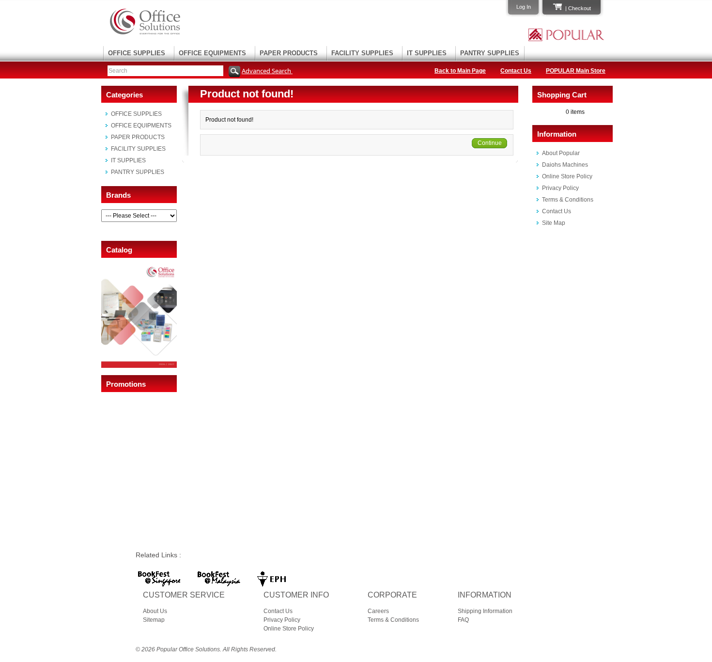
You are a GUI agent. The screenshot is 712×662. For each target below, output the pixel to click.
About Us (155, 611)
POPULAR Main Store (575, 70)
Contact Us (515, 70)
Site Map (553, 223)
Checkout (579, 8)
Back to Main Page (460, 70)
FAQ (463, 619)
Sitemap (154, 619)
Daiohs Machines (565, 164)
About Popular (561, 153)
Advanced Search (267, 70)
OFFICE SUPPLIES (136, 53)
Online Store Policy (567, 176)
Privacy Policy (560, 188)
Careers (378, 611)
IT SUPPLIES (427, 53)
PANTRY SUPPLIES (489, 53)
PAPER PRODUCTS (289, 53)
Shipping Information (485, 611)
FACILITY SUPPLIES (362, 53)
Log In (523, 7)
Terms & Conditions (567, 199)
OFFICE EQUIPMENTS (212, 53)
